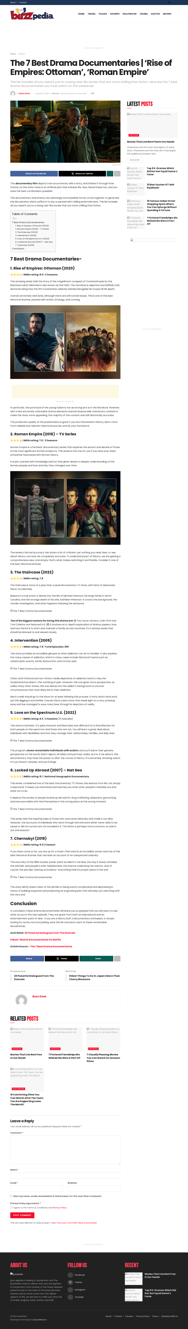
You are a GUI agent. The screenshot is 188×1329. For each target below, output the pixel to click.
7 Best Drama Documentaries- (28, 222)
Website (72, 1182)
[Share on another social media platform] (117, 173)
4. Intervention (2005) (25, 235)
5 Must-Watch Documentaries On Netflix (35, 939)
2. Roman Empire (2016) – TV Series (32, 229)
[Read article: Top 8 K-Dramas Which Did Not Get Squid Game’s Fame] (136, 173)
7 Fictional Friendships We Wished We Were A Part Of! (64, 1056)
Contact (23, 2)
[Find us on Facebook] (165, 2)
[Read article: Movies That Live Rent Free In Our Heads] (27, 1039)
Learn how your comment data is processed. (74, 1222)
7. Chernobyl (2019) (24, 245)
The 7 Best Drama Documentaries (51, 946)
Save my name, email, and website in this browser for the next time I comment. (57, 1196)
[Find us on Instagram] (173, 2)
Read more (136, 159)
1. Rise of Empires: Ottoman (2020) (32, 225)
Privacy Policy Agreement (25, 1203)
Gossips (114, 13)
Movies (167, 13)
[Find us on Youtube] (177, 2)
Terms (155, 1316)
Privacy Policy (60, 1207)
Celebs (144, 13)
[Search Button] (176, 14)
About (108, 1316)
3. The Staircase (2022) (26, 232)
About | (13, 2)
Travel (92, 13)
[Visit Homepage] (32, 14)
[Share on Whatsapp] (110, 173)
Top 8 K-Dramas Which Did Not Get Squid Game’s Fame (162, 171)
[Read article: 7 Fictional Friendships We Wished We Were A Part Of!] (65, 1039)
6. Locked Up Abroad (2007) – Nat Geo (34, 241)
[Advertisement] (94, 34)
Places (103, 13)
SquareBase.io (40, 1319)
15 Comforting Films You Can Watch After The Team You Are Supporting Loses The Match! (26, 1099)
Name (14, 1169)
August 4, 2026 (42, 93)
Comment (17, 1132)
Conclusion (18, 248)
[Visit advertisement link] (152, 282)
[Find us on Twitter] (169, 2)
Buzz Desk (24, 93)
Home (81, 13)
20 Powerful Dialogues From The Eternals (50, 933)
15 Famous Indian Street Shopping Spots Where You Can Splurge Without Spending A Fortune (162, 205)
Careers (129, 1316)
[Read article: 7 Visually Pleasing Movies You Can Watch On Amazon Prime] (103, 1039)
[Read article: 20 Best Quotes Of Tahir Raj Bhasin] (136, 189)
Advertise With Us (169, 1316)
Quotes (155, 13)
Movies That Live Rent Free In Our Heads (26, 1056)
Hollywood (130, 13)
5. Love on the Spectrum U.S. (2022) (32, 238)
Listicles (17, 1049)
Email (14, 1182)
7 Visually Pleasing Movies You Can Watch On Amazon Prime (103, 1058)
